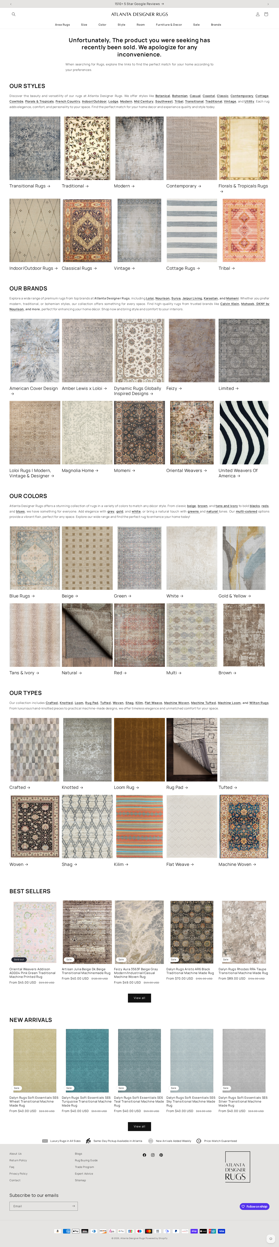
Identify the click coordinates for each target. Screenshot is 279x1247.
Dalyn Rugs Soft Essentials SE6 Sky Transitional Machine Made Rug (191, 1101)
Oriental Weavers (184, 470)
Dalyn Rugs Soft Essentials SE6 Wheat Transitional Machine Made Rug (34, 1101)
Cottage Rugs (180, 268)
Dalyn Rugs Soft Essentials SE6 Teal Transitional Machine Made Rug (139, 1101)
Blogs (78, 1153)
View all (139, 998)
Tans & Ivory (22, 672)
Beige (68, 596)
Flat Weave (177, 864)
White (172, 596)
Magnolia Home (78, 470)
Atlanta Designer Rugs (133, 1238)
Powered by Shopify (157, 1238)
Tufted (225, 787)
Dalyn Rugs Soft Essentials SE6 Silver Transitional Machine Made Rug (243, 1101)
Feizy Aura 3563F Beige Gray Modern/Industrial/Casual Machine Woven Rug (136, 973)
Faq (11, 1167)
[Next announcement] (268, 3)
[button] (13, 14)
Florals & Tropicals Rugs (243, 186)
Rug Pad (174, 787)
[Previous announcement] (11, 3)
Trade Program (84, 1167)
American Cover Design (33, 388)
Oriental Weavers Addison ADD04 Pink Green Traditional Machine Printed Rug (32, 973)
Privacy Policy (18, 1173)
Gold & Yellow (232, 596)
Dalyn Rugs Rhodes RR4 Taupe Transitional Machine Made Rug (243, 971)
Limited (226, 388)
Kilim (119, 864)
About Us (15, 1153)
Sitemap (80, 1180)
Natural (69, 672)
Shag (67, 864)
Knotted (70, 787)
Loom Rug (124, 787)
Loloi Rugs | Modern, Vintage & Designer (30, 473)
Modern (122, 186)
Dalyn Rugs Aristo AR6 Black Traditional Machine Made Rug (190, 971)
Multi (171, 672)
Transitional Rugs (27, 186)
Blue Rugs (19, 596)
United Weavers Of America (238, 473)
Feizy (171, 388)
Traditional (73, 186)
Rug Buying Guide (86, 1160)
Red (118, 672)
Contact (14, 1180)
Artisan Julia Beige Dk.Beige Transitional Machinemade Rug (86, 971)
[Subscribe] (73, 1206)
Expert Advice (84, 1173)
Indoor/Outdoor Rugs (31, 268)
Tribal (224, 268)
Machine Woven (235, 864)
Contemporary (181, 186)
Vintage (122, 268)
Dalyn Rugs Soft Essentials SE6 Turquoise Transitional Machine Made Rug (87, 1101)
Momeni (122, 470)
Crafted (17, 787)
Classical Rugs (77, 268)
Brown (225, 672)
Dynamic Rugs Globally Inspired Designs (137, 391)
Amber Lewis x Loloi (82, 388)
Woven (16, 864)
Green (120, 596)
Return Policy (18, 1160)
